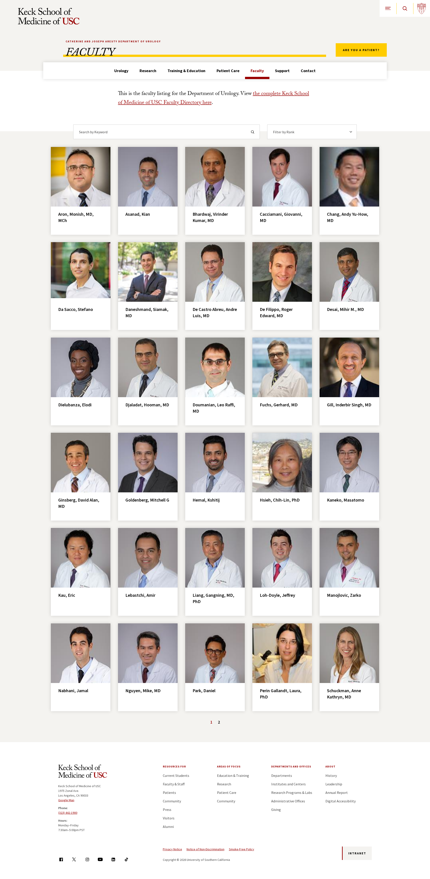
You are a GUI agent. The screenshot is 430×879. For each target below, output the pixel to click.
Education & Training (233, 775)
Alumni (168, 826)
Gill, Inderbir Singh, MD (349, 404)
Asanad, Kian (137, 214)
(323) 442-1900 (67, 813)
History (331, 775)
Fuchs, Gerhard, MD (279, 404)
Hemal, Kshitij (206, 500)
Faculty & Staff (174, 784)
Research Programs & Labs (291, 792)
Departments (281, 775)
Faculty (257, 70)
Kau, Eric (66, 595)
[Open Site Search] (404, 8)
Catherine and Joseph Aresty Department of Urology (113, 41)
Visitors (168, 818)
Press (167, 809)
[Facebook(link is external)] (61, 859)
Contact (308, 70)
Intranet (357, 853)
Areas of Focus (229, 766)
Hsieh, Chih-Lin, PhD (280, 500)
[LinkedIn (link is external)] (113, 859)
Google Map (66, 800)
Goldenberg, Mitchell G (147, 500)
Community (172, 801)
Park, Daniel (204, 690)
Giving (276, 809)
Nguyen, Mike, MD (143, 690)
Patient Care (228, 70)
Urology (121, 70)
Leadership (333, 784)
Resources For (174, 766)
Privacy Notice (172, 849)
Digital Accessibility (340, 801)
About (330, 766)
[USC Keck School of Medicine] (49, 16)
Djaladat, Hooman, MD (147, 404)
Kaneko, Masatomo (345, 500)
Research (148, 70)
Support (282, 70)
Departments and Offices (291, 766)
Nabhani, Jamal (73, 690)
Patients (169, 792)
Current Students (176, 775)
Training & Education (186, 70)
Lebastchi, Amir (140, 595)
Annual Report (336, 792)
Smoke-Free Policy (241, 849)
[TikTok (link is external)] (126, 859)
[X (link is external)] (74, 859)
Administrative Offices (288, 801)
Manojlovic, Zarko (344, 595)
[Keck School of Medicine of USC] (82, 772)
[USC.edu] (421, 8)
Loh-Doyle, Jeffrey (277, 595)
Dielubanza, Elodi (75, 404)
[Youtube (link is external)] (100, 859)
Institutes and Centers (288, 784)
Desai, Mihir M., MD (345, 309)
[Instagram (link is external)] (87, 859)
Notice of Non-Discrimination (205, 849)
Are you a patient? (361, 50)
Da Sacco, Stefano (75, 309)
